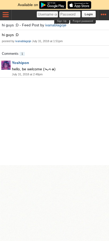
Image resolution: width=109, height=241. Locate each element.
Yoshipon (20, 63)
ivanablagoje (55, 25)
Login (89, 14)
